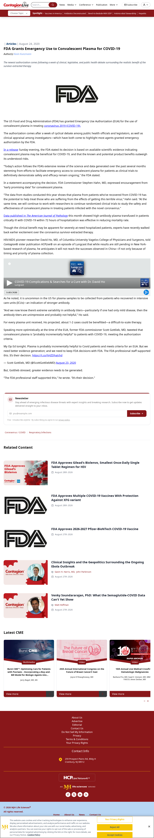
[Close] (149, 826)
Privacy (77, 735)
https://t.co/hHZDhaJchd (47, 355)
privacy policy (64, 420)
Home (56, 814)
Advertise (77, 721)
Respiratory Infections (40, 432)
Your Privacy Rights (77, 742)
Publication (101, 4)
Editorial (77, 724)
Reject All (114, 827)
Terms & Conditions (77, 739)
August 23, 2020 (66, 362)
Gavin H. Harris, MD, (65, 571)
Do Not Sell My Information (77, 732)
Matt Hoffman (62, 604)
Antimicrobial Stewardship (125, 13)
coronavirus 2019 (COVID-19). (62, 126)
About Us (77, 717)
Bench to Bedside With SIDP (100, 13)
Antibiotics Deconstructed (75, 13)
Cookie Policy (33, 834)
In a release (11, 149)
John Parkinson (83, 571)
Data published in (36, 215)
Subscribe (135, 413)
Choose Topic (17, 13)
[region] (77, 827)
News (62, 4)
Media (70, 4)
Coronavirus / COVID (15, 432)
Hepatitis (142, 13)
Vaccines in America (53, 13)
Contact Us (77, 728)
